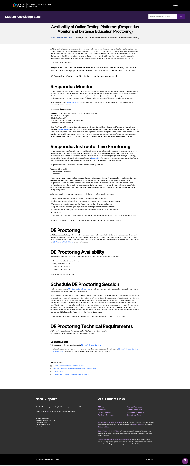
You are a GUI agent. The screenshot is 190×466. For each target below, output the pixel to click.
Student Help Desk (133, 415)
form (48, 411)
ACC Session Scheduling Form (79, 289)
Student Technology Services (91, 345)
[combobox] (162, 16)
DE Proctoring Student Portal (63, 242)
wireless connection (138, 424)
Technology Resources (135, 412)
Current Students (104, 412)
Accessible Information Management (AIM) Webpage (114, 439)
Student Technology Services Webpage (110, 422)
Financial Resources (134, 407)
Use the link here (64, 129)
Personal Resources (134, 409)
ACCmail (101, 407)
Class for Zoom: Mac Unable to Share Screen (68, 366)
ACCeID (100, 427)
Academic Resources (106, 415)
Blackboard (102, 409)
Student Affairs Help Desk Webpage (109, 431)
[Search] (181, 16)
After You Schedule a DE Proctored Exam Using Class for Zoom (74, 369)
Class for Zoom (58, 371)
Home (175, 5)
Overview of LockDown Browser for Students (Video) (70, 374)
